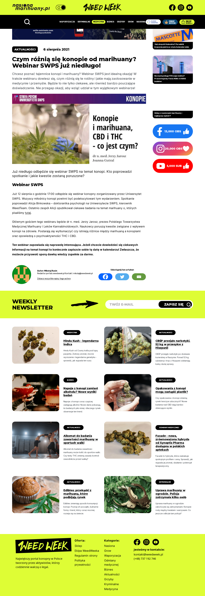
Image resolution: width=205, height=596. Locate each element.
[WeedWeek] (102, 7)
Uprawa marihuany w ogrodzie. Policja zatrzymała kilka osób (170, 494)
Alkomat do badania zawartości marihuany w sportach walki (80, 439)
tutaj (28, 212)
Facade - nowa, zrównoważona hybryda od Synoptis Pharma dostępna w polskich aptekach (172, 442)
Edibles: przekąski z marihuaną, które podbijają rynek (77, 494)
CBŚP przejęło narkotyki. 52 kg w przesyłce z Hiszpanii (172, 344)
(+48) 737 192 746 (145, 558)
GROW (131, 22)
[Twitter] (122, 276)
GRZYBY (121, 22)
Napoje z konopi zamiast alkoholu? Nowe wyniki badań (80, 392)
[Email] (139, 276)
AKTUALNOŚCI (165, 332)
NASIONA (141, 22)
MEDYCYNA (98, 22)
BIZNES (110, 22)
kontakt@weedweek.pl (148, 554)
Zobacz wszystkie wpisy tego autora (54, 278)
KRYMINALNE (84, 22)
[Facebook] (105, 276)
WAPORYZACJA (67, 22)
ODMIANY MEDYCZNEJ (169, 427)
